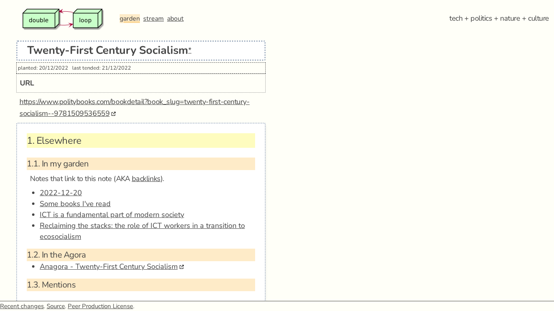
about (175, 18)
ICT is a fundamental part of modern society (112, 214)
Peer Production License (100, 306)
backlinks (146, 178)
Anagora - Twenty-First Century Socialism (109, 266)
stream (153, 18)
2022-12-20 (61, 193)
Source (56, 306)
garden (130, 18)
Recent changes (22, 306)
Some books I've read (75, 204)
